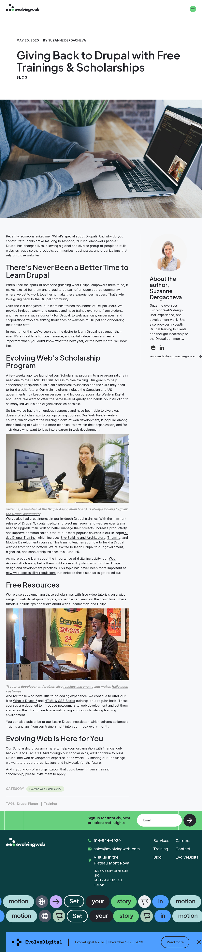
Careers (183, 840)
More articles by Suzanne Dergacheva (172, 356)
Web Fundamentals (102, 415)
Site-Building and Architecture (83, 538)
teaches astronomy (78, 686)
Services (161, 840)
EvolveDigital (187, 857)
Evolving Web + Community (45, 788)
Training (50, 804)
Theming (113, 538)
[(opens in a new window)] (153, 348)
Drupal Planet (27, 804)
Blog (157, 857)
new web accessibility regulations (31, 573)
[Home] (22, 8)
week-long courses (46, 311)
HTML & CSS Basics (60, 701)
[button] (101, 909)
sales (115, 849)
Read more (175, 942)
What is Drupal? (25, 701)
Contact (183, 849)
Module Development (22, 542)
